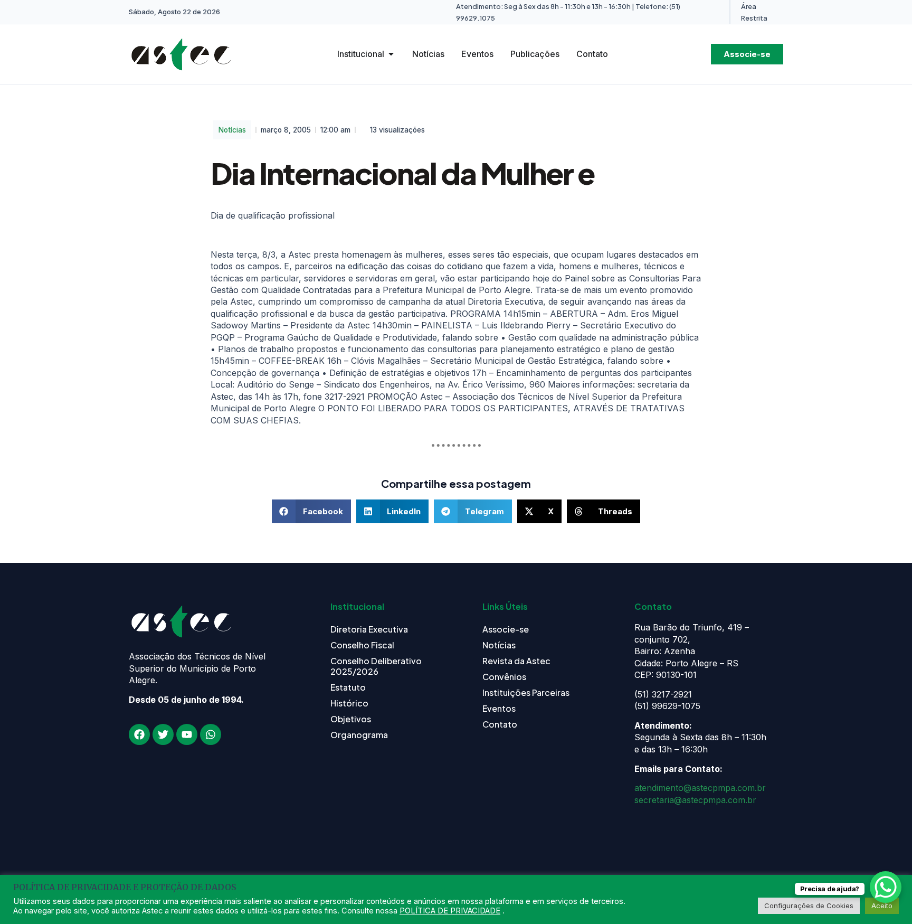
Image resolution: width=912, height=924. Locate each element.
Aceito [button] (881, 905)
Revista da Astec (516, 660)
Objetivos (350, 718)
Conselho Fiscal (362, 644)
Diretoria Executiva (369, 629)
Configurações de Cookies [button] (808, 905)
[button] (311, 511)
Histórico (349, 703)
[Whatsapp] (210, 734)
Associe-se (505, 629)
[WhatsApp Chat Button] (885, 887)
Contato (499, 724)
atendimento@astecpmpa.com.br (700, 787)
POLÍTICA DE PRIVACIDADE (450, 911)
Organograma (359, 734)
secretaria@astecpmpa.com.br (695, 800)
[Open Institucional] (391, 54)
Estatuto (348, 687)
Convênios (504, 676)
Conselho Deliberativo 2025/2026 (376, 666)
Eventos (499, 708)
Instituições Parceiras (525, 692)
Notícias (232, 130)
